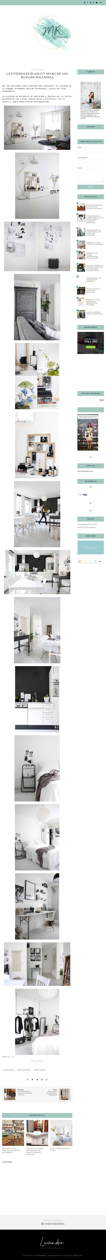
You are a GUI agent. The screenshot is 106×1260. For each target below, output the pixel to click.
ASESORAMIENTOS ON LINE (87, 524)
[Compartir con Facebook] (27, 1079)
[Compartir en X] (32, 1079)
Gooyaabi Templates (73, 1255)
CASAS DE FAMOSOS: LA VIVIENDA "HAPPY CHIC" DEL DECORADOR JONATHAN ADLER (94, 268)
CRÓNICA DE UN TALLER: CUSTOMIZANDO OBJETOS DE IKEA (92, 255)
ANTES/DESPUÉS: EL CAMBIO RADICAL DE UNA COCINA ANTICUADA (93, 232)
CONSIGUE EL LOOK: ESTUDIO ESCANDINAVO (94, 243)
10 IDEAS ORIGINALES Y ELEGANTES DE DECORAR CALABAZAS (94, 206)
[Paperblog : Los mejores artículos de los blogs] (82, 496)
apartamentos (37, 70)
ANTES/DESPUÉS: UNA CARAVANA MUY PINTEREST (94, 279)
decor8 (12, 1056)
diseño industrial (24, 1070)
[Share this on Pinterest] (37, 1079)
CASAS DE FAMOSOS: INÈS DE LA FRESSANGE (94, 313)
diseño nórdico (39, 1070)
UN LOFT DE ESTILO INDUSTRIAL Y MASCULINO (93, 290)
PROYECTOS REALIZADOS (86, 527)
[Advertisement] (90, 372)
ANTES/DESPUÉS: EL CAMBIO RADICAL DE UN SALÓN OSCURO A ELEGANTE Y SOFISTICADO (95, 219)
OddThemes (41, 1255)
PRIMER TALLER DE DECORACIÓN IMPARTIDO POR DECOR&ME (93, 302)
